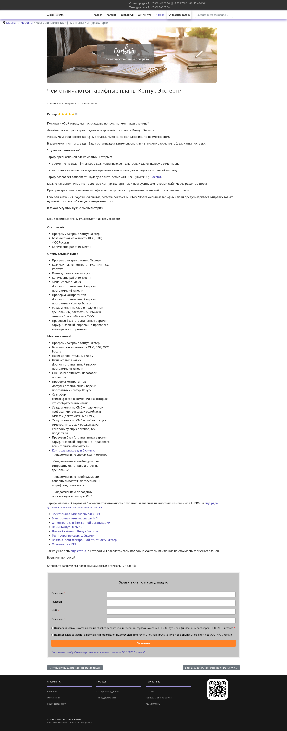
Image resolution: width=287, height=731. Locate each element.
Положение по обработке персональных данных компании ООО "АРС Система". (98, 652)
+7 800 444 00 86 (160, 3)
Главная (97, 15)
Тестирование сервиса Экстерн (74, 535)
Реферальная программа (159, 697)
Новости (160, 15)
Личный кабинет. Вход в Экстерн (75, 531)
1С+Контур (127, 15)
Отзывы (150, 691)
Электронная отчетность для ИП (75, 518)
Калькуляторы (153, 703)
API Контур (144, 15)
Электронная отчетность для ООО (76, 514)
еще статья (78, 551)
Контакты (52, 691)
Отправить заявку (179, 15)
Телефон (57, 601)
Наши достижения (56, 703)
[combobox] (214, 15)
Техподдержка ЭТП (106, 697)
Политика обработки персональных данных (69, 722)
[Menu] (238, 14)
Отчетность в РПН (64, 544)
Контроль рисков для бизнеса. (73, 450)
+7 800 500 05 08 (160, 7)
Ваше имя (58, 593)
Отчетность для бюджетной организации (81, 523)
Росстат (156, 177)
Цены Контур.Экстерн (67, 527)
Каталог (111, 15)
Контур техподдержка (107, 691)
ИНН (55, 610)
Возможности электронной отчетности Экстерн (85, 540)
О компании (53, 697)
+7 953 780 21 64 (183, 3)
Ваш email (58, 619)
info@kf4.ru (203, 3)
